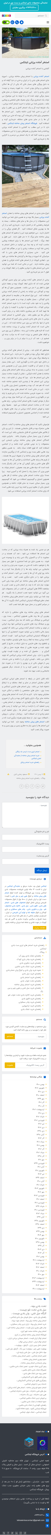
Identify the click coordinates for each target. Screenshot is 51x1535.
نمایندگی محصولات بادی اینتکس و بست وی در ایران (25, 2)
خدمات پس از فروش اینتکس (35, 1384)
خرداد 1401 (40, 1184)
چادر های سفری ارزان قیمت (36, 1327)
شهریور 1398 (39, 1220)
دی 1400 (41, 1091)
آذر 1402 (41, 1149)
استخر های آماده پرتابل (16, 1387)
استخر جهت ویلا (18, 1320)
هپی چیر (24, 896)
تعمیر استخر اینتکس (38, 1355)
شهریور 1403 (39, 1188)
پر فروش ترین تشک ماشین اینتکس (33, 1398)
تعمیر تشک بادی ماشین (18, 1366)
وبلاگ (43, 778)
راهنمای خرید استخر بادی (30, 977)
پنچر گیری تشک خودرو (37, 1366)
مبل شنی (14, 896)
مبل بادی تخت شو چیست (32, 1310)
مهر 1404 (41, 1235)
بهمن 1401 (40, 1145)
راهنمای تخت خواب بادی (31, 980)
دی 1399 (41, 1227)
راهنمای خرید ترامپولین (31, 1005)
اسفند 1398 (39, 1224)
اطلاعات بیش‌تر (39, 927)
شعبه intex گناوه (22, 1408)
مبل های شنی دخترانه (38, 1391)
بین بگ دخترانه (26, 1394)
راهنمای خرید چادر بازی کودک (29, 959)
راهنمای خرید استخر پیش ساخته (27, 778)
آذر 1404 (41, 1138)
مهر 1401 (41, 1159)
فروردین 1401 (39, 1202)
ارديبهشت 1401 (38, 1260)
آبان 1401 (41, 1166)
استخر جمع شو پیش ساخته (36, 1387)
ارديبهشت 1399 (38, 1281)
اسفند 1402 (40, 1267)
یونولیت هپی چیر (39, 1348)
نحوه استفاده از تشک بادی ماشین (33, 1401)
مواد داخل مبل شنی (39, 1352)
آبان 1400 (40, 1181)
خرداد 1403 (40, 1263)
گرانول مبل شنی (12, 1348)
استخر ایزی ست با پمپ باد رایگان (28, 751)
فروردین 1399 (39, 1163)
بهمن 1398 (40, 1242)
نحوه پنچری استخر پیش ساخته (34, 1359)
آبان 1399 (40, 1217)
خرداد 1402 (40, 1116)
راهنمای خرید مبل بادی (31, 973)
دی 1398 (40, 1131)
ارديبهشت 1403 (38, 1278)
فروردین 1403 (39, 1195)
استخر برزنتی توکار (26, 1341)
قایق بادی (33, 905)
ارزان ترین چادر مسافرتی (19, 1324)
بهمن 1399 (40, 1231)
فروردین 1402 (39, 1120)
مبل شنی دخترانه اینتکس (19, 1391)
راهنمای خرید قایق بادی (31, 998)
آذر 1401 (41, 1102)
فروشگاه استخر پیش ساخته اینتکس (22, 123)
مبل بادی (25, 905)
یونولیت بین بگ (25, 1348)
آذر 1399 (41, 1245)
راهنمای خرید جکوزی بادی (30, 963)
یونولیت (18, 1345)
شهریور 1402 (39, 1088)
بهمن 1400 (40, 1084)
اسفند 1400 (40, 1095)
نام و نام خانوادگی (41, 831)
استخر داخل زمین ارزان (37, 1345)
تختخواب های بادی (18, 902)
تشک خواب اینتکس (27, 1412)
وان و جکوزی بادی (34, 909)
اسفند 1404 (40, 1285)
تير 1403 (41, 1174)
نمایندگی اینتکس (13, 886)
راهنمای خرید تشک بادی (31, 1009)
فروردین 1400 (39, 1209)
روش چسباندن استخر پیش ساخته (33, 1362)
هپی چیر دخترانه (39, 1394)
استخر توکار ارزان (40, 1341)
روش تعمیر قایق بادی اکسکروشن (34, 1377)
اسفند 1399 (40, 1177)
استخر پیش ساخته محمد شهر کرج (33, 1331)
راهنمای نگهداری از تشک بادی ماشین (32, 1405)
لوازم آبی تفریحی (18, 912)
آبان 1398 (40, 1134)
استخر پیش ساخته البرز (15, 1327)
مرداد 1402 (40, 1152)
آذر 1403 (41, 1252)
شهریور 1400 (39, 1238)
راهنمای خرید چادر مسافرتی (30, 1002)
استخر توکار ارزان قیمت (37, 1338)
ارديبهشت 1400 (38, 1288)
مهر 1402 (41, 1192)
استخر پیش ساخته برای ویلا (35, 1320)
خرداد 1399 (40, 1206)
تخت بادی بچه (38, 1306)
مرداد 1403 (40, 1213)
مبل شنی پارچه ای (23, 1352)
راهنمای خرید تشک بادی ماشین (28, 966)
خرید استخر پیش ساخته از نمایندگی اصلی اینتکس (27, 757)
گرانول (25, 1345)
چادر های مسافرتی (18, 909)
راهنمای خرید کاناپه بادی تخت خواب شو (24, 995)
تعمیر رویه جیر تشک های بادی (34, 1373)
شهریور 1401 (39, 1170)
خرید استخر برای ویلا (38, 1324)
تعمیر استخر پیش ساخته (21, 1355)
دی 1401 (41, 1113)
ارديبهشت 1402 (38, 1109)
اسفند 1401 (40, 1199)
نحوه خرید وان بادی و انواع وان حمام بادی (23, 970)
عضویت (10, 1065)
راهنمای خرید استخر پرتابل (30, 762)
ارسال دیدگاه (42, 870)
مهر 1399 (41, 1098)
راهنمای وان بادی (39, 1317)
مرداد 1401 (40, 1141)
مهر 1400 (41, 1274)
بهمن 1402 (40, 1256)
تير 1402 (41, 1123)
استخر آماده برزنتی (41, 76)
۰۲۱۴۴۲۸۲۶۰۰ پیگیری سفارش (24, 7)
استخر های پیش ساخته (34, 721)
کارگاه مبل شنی (38, 1313)
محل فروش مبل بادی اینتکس (21, 1317)
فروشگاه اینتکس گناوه (38, 1408)
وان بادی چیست (20, 1313)
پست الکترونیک (42, 843)
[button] (22, 22)
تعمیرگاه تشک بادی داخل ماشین (34, 1370)
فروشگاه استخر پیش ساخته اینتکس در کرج (30, 1334)
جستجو (10, 1036)
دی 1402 (41, 1127)
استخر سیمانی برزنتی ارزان (18, 1338)
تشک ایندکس (41, 1412)
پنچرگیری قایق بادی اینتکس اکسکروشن (31, 1380)
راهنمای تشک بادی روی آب (30, 955)
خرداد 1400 (40, 1270)
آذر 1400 (41, 1106)
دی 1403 (41, 1249)
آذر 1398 (41, 1156)
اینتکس (43, 886)
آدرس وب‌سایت (42, 855)
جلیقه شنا (31, 912)
